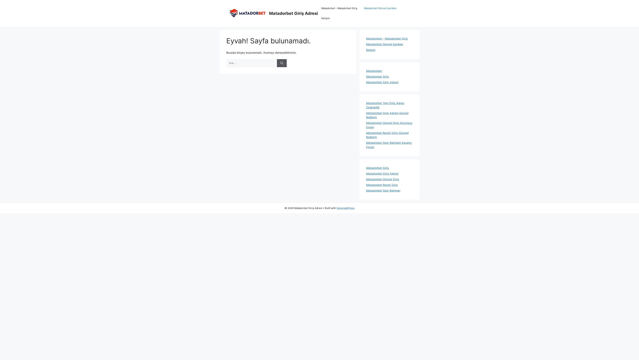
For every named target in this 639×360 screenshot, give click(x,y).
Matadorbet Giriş (377, 76)
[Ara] (282, 63)
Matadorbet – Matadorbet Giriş (339, 8)
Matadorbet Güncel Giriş (382, 179)
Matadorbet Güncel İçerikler (380, 8)
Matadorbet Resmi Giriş (382, 185)
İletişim (325, 18)
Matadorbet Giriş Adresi (293, 13)
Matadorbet (374, 71)
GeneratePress (345, 208)
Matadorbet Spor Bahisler (383, 190)
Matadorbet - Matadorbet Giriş (387, 38)
